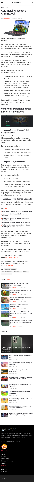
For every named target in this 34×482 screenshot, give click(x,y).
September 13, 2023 (17, 18)
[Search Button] (32, 2)
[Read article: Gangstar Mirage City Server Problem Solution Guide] (4, 357)
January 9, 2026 (21, 317)
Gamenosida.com (11, 257)
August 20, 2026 (13, 373)
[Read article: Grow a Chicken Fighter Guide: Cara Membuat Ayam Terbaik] (4, 400)
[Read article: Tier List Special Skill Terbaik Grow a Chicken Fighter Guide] (4, 386)
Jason (14, 287)
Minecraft (9, 265)
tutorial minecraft (6, 274)
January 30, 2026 (21, 287)
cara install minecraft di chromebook (11, 271)
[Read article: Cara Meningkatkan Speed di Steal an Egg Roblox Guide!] (4, 393)
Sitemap (3, 463)
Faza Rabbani (6, 18)
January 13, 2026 (21, 301)
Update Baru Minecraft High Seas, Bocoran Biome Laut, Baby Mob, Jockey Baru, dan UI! (21, 313)
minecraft (25, 271)
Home (2, 7)
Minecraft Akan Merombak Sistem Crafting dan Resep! (17, 211)
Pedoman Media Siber (7, 461)
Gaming (7, 7)
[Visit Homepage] (17, 2)
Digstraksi (4, 469)
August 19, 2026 (13, 402)
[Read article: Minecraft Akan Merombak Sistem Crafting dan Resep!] (5, 286)
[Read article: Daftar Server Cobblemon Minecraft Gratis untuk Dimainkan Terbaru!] (5, 300)
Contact (3, 456)
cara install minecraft (10, 269)
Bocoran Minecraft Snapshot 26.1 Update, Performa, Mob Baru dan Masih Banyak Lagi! (21, 322)
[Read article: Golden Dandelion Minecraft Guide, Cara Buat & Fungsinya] (5, 293)
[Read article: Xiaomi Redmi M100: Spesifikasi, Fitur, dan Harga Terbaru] (4, 371)
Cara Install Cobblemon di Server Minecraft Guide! (16, 222)
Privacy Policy (5, 458)
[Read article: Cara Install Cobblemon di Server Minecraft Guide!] (5, 307)
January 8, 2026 (21, 326)
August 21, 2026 (6, 351)
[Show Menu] (2, 2)
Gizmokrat (4, 471)
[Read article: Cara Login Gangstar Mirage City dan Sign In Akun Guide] (4, 364)
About (3, 454)
